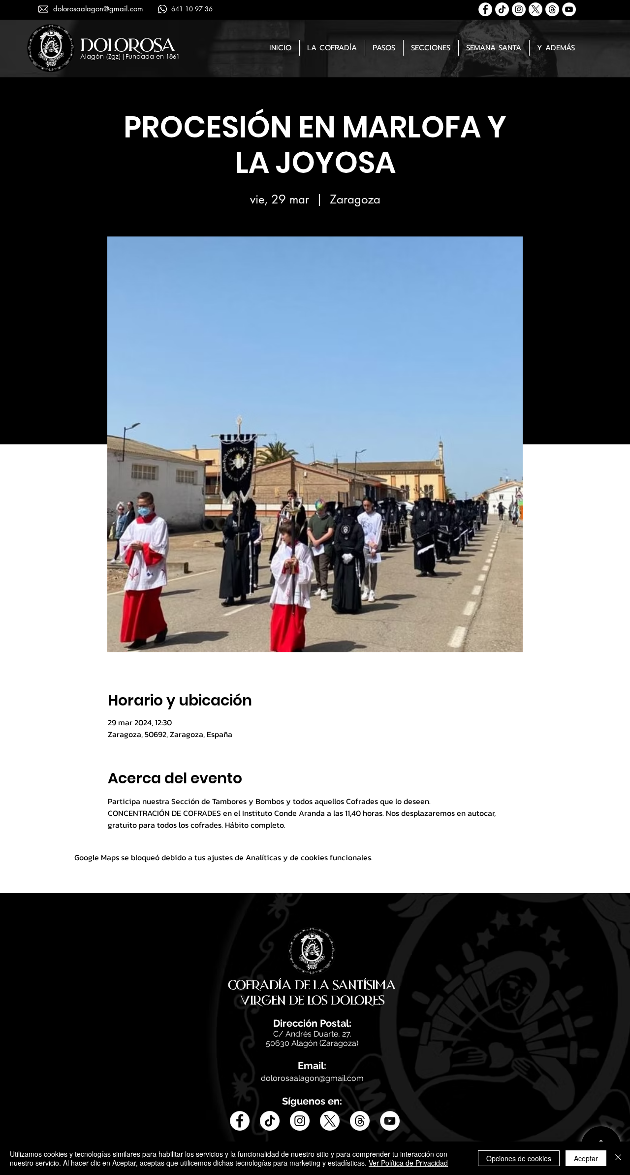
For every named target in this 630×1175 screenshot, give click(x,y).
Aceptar (586, 1158)
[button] (332, 48)
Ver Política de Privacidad (408, 1163)
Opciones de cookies (518, 1158)
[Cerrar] (618, 1158)
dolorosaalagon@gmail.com (98, 8)
